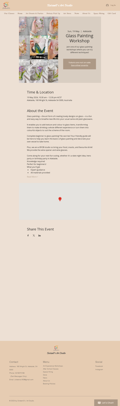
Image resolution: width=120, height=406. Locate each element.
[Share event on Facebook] (28, 235)
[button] (9, 14)
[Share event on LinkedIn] (39, 235)
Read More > (32, 176)
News (45, 378)
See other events (79, 65)
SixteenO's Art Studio (60, 5)
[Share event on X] (34, 235)
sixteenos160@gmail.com (23, 380)
